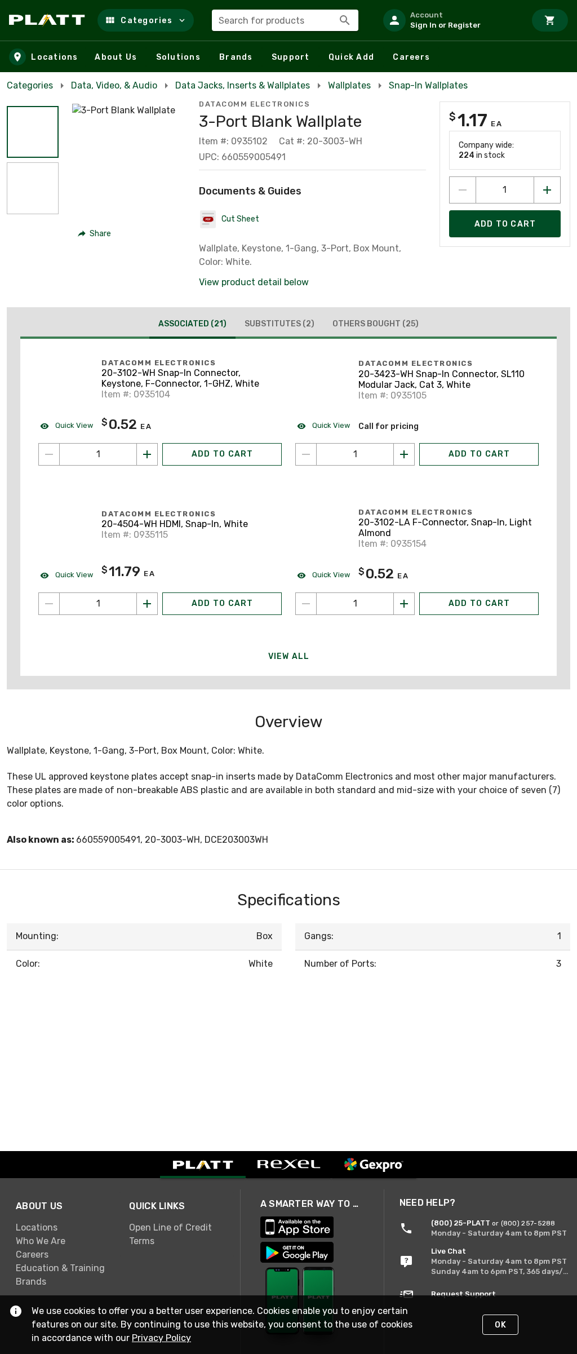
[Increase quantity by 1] (547, 190)
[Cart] (550, 20)
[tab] (192, 325)
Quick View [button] (73, 425)
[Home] (48, 20)
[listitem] (449, 20)
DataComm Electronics (254, 104)
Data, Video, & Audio (114, 85)
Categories (30, 85)
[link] (63, 1227)
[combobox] (285, 20)
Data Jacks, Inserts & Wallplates (242, 85)
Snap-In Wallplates (428, 85)
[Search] (345, 20)
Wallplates (349, 85)
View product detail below (254, 282)
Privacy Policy (161, 1338)
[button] (145, 20)
